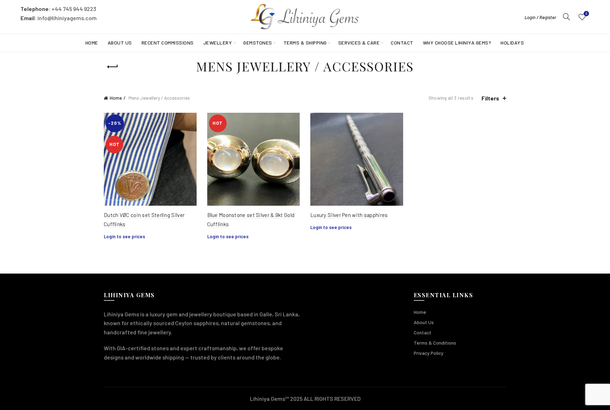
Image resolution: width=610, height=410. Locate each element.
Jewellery (217, 43)
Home (91, 43)
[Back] (112, 67)
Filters (490, 98)
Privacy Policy (428, 353)
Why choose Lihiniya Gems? (457, 43)
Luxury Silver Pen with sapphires (349, 215)
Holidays (512, 43)
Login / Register (540, 17)
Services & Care (359, 43)
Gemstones (257, 43)
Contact (402, 43)
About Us (120, 43)
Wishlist (586, 14)
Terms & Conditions (435, 343)
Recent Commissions (168, 43)
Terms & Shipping (305, 43)
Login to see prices (124, 236)
